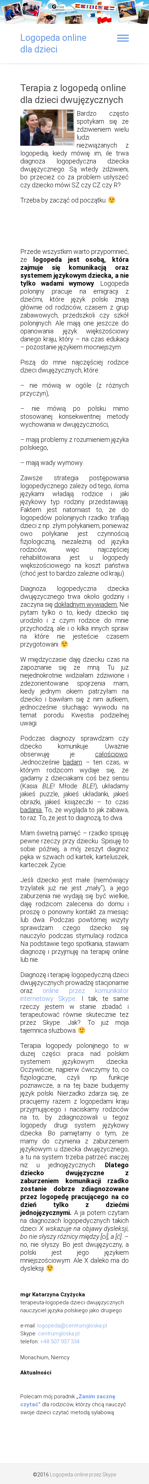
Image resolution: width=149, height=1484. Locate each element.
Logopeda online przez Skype (83, 1474)
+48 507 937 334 (60, 1341)
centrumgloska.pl (59, 1333)
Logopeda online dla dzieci (53, 44)
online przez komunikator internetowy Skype (74, 994)
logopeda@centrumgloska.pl (72, 1325)
